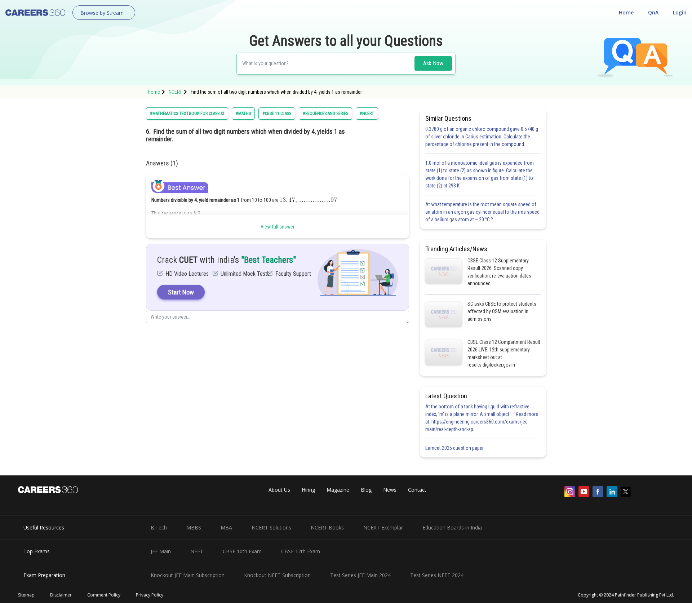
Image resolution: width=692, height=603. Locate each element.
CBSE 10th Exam (242, 551)
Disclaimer (61, 595)
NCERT (175, 92)
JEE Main (161, 551)
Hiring (308, 489)
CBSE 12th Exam (300, 551)
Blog (366, 489)
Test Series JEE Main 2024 (360, 575)
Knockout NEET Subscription (277, 575)
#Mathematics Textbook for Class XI (187, 113)
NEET (196, 551)
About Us (279, 489)
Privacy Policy (149, 595)
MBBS (193, 527)
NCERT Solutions (271, 527)
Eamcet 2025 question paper (455, 448)
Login (680, 12)
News (389, 489)
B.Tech (159, 527)
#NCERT (367, 113)
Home (626, 12)
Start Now (181, 292)
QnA (653, 12)
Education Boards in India (452, 527)
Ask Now (433, 63)
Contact (417, 489)
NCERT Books (327, 527)
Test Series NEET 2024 (436, 575)
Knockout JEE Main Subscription (188, 575)
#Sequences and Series (325, 113)
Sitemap (26, 595)
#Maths (243, 113)
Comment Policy (103, 595)
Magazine (338, 489)
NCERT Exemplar (383, 527)
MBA (226, 527)
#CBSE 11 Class (276, 113)
